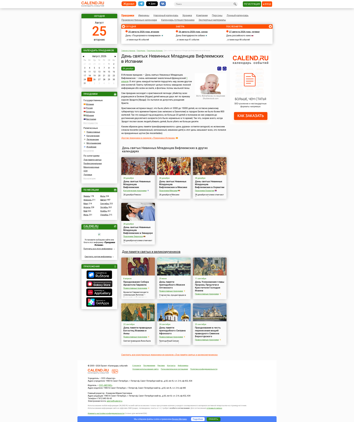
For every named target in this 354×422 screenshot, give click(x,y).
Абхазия (90, 115)
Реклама (161, 365)
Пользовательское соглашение (174, 369)
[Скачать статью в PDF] (219, 68)
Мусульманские (94, 143)
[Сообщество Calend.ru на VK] (163, 3)
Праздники (127, 15)
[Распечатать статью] (225, 68)
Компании (202, 15)
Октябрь (104, 207)
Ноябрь (103, 211)
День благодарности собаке (190, 35)
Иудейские (91, 147)
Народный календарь (165, 15)
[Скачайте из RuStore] (99, 275)
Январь (87, 196)
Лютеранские (93, 139)
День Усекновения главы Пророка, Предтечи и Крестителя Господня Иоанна (209, 286)
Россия (89, 108)
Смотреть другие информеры (98, 256)
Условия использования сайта (145, 369)
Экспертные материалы (212, 19)
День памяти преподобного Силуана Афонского (172, 330)
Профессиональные (93, 163)
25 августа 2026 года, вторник (143, 31)
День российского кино (238, 35)
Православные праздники (135, 288)
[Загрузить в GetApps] (99, 302)
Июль (102, 196)
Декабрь (104, 215)
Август (103, 200)
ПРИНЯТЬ (213, 419)
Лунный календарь (237, 15)
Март (86, 204)
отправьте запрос (214, 408)
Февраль (88, 200)
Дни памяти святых (92, 160)
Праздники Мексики (168, 191)
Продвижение (149, 365)
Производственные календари (139, 19)
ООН (86, 171)
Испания (90, 104)
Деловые (88, 175)
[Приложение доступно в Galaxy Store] (99, 284)
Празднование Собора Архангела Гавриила (136, 283)
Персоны (217, 15)
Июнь (86, 215)
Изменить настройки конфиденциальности (106, 413)
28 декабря (128, 68)
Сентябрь (104, 204)
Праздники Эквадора (133, 236)
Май (85, 211)
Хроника (187, 15)
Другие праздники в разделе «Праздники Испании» (148, 138)
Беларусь (90, 112)
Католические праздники (135, 191)
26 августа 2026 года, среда (193, 31)
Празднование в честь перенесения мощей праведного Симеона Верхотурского (208, 332)
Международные (91, 167)
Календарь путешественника (177, 19)
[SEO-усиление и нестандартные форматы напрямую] (250, 124)
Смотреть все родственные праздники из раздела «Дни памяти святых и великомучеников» (169, 354)
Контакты (171, 365)
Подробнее (198, 419)
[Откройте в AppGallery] (99, 292)
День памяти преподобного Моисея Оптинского (172, 284)
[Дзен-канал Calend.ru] (152, 3)
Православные (93, 132)
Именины (143, 15)
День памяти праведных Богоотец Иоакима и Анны (137, 330)
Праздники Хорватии (204, 191)
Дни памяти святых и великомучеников (151, 251)
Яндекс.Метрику (179, 419)
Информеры (183, 365)
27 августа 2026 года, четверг (244, 31)
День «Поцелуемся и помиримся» (143, 35)
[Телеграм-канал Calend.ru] (141, 3)
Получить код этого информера (98, 249)
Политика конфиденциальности (203, 369)
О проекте (136, 365)
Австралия (91, 119)
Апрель (87, 207)
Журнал (128, 3)
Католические (93, 136)
